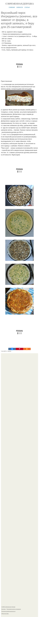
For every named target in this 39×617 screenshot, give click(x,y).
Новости (19, 7)
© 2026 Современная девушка (8, 606)
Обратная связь (5, 613)
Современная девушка (19, 3)
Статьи (27, 7)
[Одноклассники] (27, 349)
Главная (12, 7)
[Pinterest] (19, 349)
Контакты (3, 609)
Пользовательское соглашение (14, 609)
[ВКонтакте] (12, 349)
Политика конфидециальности (8, 611)
